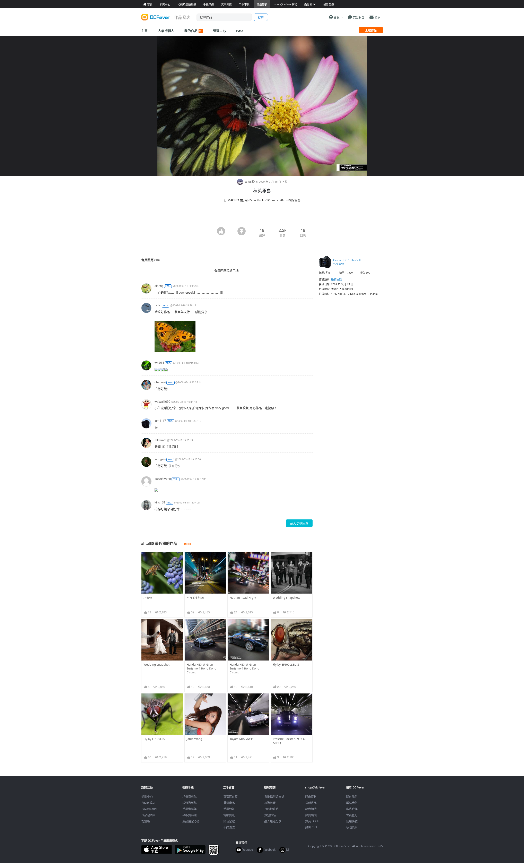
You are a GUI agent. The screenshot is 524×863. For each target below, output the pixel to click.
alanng (159, 285)
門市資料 (311, 796)
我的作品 (193, 30)
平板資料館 (189, 815)
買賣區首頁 (230, 796)
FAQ (239, 30)
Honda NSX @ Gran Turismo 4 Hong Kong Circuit (201, 668)
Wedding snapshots (286, 597)
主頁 (144, 30)
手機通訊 (229, 809)
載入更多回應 (299, 523)
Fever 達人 (148, 803)
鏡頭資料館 (189, 803)
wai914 (159, 362)
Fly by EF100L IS (154, 739)
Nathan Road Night (243, 597)
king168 (160, 502)
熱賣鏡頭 (311, 815)
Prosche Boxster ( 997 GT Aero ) (290, 741)
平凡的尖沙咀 (195, 598)
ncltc (158, 305)
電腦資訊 (229, 815)
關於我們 (352, 796)
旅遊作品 (270, 815)
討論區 (145, 821)
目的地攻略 (271, 809)
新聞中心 (147, 796)
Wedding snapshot (156, 664)
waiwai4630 (162, 401)
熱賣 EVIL (311, 827)
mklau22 (160, 440)
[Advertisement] (262, 216)
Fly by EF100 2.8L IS (286, 664)
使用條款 (352, 821)
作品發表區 (148, 815)
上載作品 (371, 30)
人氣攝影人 (166, 30)
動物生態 (336, 279)
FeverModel (149, 809)
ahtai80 (249, 181)
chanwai (160, 382)
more (187, 543)
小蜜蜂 (147, 598)
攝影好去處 (274, 796)
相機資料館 (189, 796)
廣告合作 (352, 809)
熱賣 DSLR (312, 821)
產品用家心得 (191, 821)
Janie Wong (194, 739)
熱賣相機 (311, 809)
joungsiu (160, 459)
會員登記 (352, 815)
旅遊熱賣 (270, 803)
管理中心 (219, 30)
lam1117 (160, 420)
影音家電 (229, 821)
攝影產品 (229, 803)
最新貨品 (311, 803)
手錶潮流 (229, 827)
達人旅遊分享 (272, 821)
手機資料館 (189, 809)
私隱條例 (352, 827)
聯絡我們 (352, 803)
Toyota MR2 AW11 (242, 739)
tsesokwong (163, 478)
